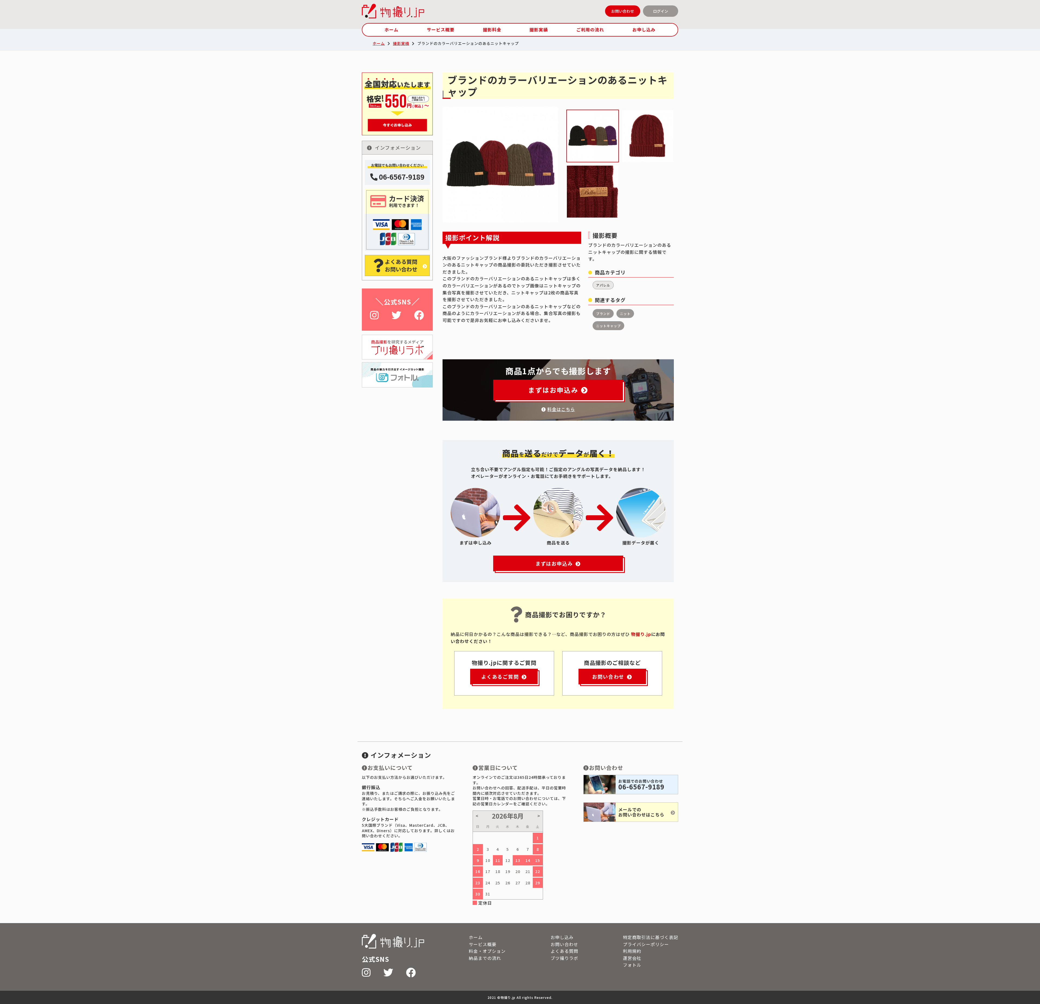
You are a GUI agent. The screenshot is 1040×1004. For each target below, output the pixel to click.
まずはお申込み (553, 390)
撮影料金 (492, 29)
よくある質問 (564, 951)
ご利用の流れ (590, 29)
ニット (625, 313)
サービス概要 (440, 29)
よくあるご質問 (500, 676)
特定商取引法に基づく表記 (650, 937)
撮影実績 (538, 29)
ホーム (391, 29)
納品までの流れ (485, 958)
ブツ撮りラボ (564, 958)
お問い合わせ (622, 11)
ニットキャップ (608, 325)
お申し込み (643, 29)
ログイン (660, 11)
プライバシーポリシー (646, 944)
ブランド (603, 313)
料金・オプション (487, 951)
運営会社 (632, 958)
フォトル (632, 965)
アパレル (603, 285)
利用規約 (632, 951)
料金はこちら (561, 409)
